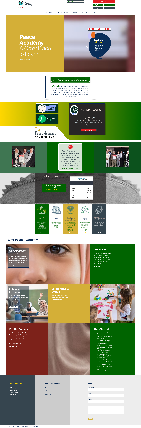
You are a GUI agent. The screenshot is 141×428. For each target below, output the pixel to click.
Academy (28, 5)
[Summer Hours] (97, 58)
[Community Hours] (71, 232)
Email (89, 393)
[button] (49, 12)
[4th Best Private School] (42, 232)
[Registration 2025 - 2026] (98, 58)
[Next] (112, 46)
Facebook (47, 388)
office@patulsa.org (14, 392)
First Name (91, 387)
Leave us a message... (94, 405)
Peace (27, 3)
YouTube (47, 392)
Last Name (109, 387)
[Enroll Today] (101, 58)
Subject (90, 399)
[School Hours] (100, 58)
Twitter (47, 390)
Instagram (48, 394)
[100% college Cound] (40, 232)
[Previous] (87, 46)
